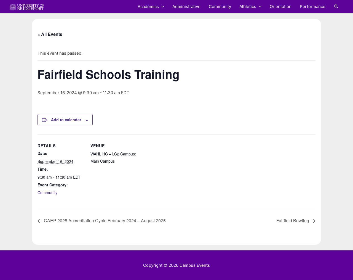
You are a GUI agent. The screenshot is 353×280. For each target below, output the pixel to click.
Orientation (281, 6)
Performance (312, 6)
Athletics (247, 6)
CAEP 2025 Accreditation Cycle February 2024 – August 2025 (104, 220)
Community (220, 6)
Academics (148, 6)
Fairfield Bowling (293, 220)
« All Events (50, 34)
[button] (336, 6)
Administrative (186, 6)
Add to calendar (66, 119)
